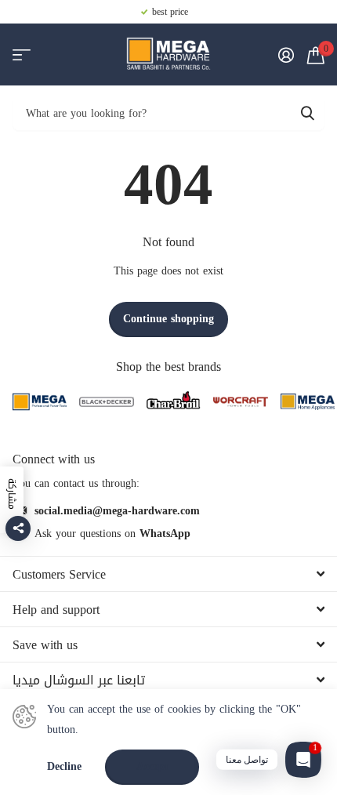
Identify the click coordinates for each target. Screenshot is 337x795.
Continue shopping (168, 318)
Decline (64, 767)
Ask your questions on (112, 533)
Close (168, 574)
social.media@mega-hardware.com (117, 510)
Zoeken (307, 112)
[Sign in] (285, 55)
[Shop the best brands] (40, 401)
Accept (152, 766)
